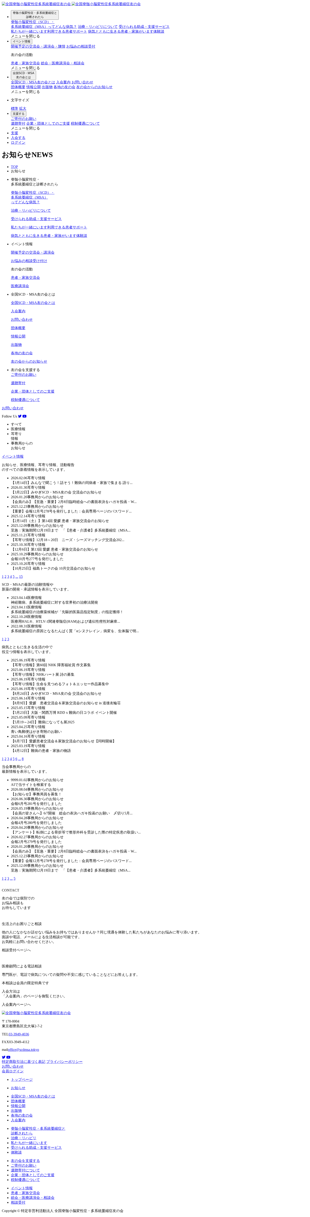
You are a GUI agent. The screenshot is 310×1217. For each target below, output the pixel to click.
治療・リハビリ (23, 1138)
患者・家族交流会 (25, 63)
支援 (14, 133)
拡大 (22, 108)
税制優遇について (85, 123)
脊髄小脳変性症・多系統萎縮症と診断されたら (35, 15)
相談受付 (18, 1202)
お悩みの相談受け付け (29, 261)
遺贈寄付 (18, 123)
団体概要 (18, 87)
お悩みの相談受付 (80, 46)
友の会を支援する (25, 1161)
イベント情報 (21, 41)
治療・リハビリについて (98, 27)
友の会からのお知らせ (94, 87)
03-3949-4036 (19, 1034)
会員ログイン (13, 1071)
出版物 (47, 87)
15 (21, 576)
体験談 (126, 31)
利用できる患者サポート (49, 31)
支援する (19, 113)
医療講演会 (20, 286)
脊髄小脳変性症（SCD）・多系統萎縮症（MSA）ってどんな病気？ (32, 197)
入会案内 (63, 82)
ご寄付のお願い (23, 119)
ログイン (18, 142)
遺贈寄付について (25, 1170)
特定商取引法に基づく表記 (23, 1062)
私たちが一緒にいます (29, 1143)
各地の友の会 (64, 87)
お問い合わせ (82, 82)
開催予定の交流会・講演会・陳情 (38, 46)
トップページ (22, 1079)
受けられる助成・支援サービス (144, 27)
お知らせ (18, 1088)
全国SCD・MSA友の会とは (23, 75)
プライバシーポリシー (64, 1062)
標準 (14, 108)
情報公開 (33, 87)
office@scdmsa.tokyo (23, 1050)
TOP (14, 167)
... (16, 576)
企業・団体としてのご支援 (48, 123)
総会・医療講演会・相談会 (62, 63)
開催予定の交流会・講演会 (32, 252)
